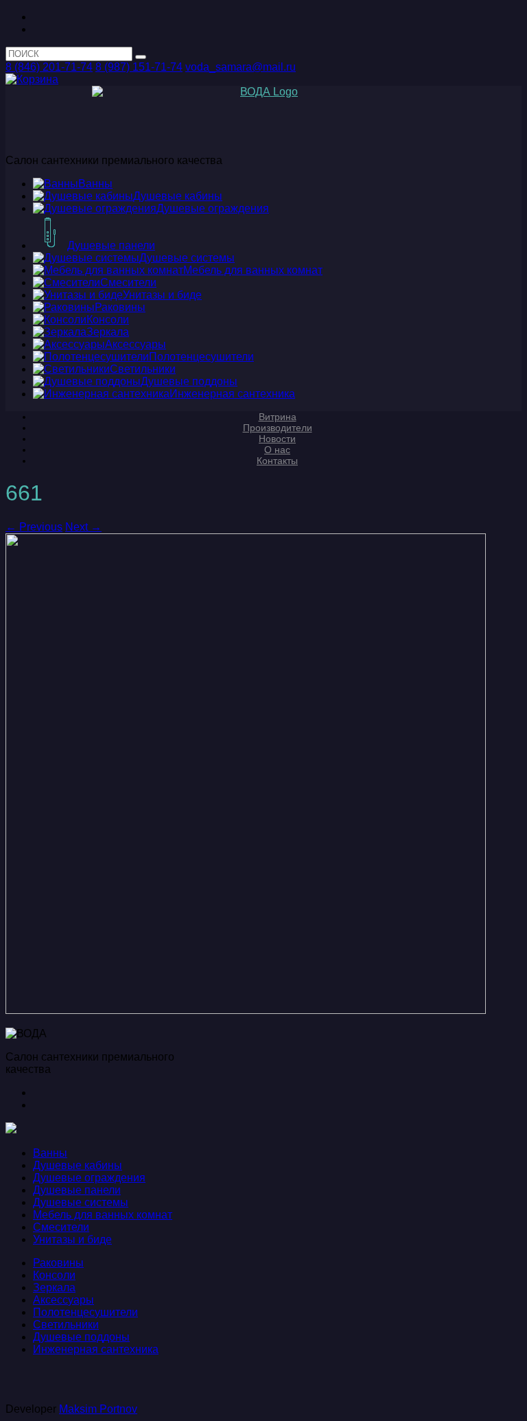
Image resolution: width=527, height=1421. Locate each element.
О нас (277, 449)
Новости (277, 438)
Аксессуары (63, 1300)
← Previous (33, 527)
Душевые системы (80, 1202)
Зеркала (54, 1287)
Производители (277, 427)
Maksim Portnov (98, 1409)
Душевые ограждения (89, 1177)
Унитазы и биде (72, 1239)
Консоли (54, 1275)
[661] (245, 1010)
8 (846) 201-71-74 (49, 67)
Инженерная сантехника (96, 1349)
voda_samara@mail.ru (240, 67)
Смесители (61, 1227)
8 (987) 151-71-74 (139, 67)
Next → (83, 527)
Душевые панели (77, 1190)
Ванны (50, 1153)
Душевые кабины (77, 1165)
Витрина (277, 416)
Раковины (58, 1263)
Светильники (66, 1324)
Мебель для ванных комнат (102, 1215)
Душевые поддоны (81, 1337)
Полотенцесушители (85, 1312)
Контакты (277, 460)
